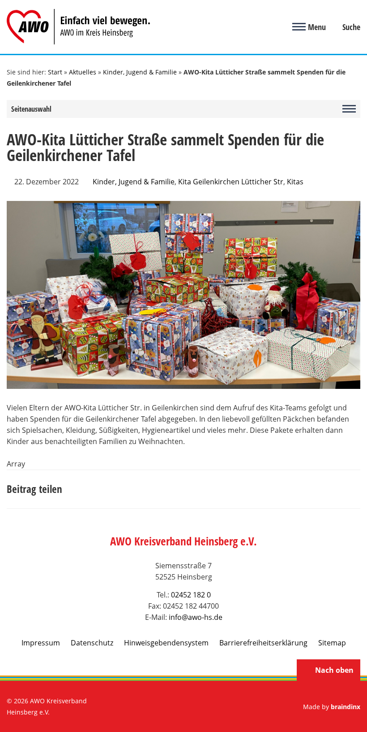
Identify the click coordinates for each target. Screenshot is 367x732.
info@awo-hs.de (195, 617)
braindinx (345, 706)
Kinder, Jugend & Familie (140, 72)
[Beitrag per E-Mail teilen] (353, 489)
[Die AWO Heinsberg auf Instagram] (195, 707)
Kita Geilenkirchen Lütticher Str (230, 182)
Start (55, 72)
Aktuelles (82, 72)
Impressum (40, 643)
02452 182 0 (191, 595)
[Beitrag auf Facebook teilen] (273, 489)
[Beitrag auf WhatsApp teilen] (333, 489)
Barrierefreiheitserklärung (263, 643)
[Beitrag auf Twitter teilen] (293, 489)
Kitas (295, 182)
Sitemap (332, 643)
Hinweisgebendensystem (166, 643)
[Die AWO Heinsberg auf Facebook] (172, 707)
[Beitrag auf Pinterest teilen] (313, 489)
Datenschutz (92, 643)
